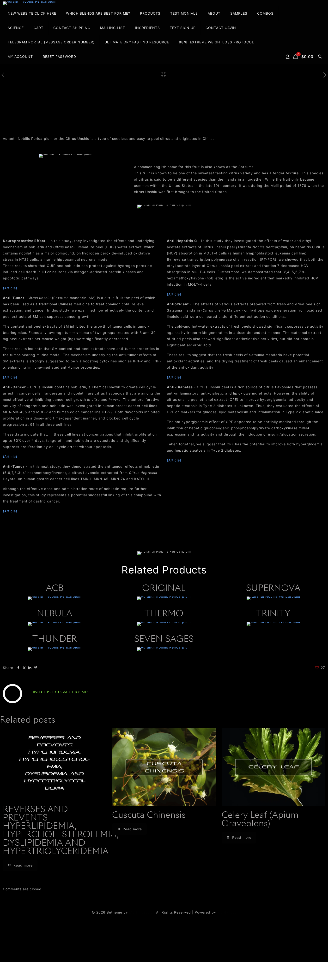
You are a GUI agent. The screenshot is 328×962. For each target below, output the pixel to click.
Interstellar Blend (61, 692)
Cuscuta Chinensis (149, 815)
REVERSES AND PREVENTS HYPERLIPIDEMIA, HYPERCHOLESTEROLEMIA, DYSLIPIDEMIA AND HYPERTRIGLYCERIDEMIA (60, 830)
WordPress (226, 912)
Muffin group (140, 912)
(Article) (10, 288)
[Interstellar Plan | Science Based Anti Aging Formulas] (29, 3)
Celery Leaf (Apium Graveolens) (260, 819)
